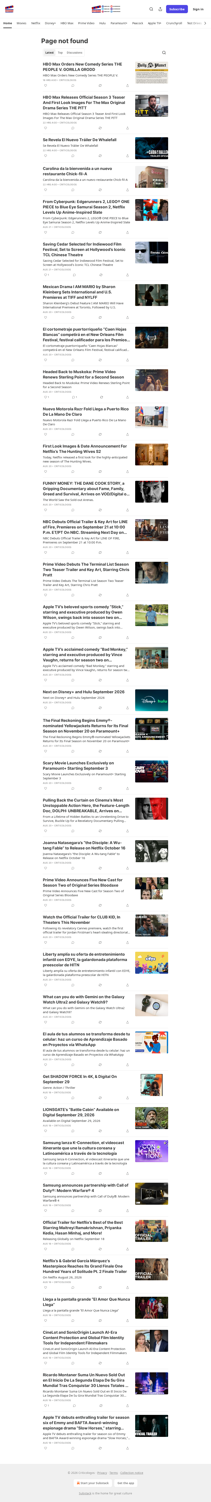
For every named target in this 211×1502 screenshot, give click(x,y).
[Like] (45, 85)
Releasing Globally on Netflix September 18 (73, 1239)
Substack (85, 1493)
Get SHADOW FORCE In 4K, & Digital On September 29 (80, 1079)
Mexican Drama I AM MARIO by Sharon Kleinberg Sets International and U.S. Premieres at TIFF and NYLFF (79, 292)
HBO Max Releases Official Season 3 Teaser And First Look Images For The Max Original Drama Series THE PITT (84, 102)
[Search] (151, 9)
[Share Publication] (160, 9)
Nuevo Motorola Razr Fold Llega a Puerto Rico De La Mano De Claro (86, 412)
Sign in (198, 9)
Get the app (125, 1483)
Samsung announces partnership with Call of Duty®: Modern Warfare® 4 (85, 1188)
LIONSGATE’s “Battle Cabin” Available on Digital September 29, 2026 (81, 1112)
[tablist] (64, 52)
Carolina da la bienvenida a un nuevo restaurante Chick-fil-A (77, 171)
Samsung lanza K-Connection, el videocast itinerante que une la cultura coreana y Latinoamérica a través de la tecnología (83, 1148)
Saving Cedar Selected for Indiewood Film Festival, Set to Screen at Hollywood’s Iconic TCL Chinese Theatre (84, 249)
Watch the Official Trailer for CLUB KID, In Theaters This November (81, 920)
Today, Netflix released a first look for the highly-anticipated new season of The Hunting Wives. (85, 459)
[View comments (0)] (73, 85)
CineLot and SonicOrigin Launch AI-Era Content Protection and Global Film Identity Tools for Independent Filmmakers (83, 1337)
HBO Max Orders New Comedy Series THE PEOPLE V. (80, 75)
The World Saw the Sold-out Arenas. (68, 500)
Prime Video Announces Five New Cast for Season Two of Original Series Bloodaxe (83, 883)
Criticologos (67, 80)
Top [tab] (60, 52)
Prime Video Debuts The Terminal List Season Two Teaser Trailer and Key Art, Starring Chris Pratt (86, 569)
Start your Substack (95, 1483)
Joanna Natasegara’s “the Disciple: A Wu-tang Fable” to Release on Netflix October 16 (84, 845)
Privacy (102, 1473)
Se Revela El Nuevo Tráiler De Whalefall (79, 139)
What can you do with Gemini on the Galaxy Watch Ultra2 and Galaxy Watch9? (83, 999)
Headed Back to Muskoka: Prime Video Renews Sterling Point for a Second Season (83, 374)
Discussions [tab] (74, 52)
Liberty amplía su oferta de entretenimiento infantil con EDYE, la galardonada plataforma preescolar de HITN (85, 959)
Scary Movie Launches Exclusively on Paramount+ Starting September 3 (78, 766)
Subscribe (177, 9)
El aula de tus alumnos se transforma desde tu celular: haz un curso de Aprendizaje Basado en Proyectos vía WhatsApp (86, 1039)
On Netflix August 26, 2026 (62, 1277)
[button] (7, 23)
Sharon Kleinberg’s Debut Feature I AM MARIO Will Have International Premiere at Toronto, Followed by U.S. (83, 305)
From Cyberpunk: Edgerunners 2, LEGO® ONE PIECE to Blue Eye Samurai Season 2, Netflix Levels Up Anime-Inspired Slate (86, 207)
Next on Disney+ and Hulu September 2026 (84, 692)
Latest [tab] (49, 52)
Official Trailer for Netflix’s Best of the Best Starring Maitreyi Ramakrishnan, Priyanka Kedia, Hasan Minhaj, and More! (83, 1228)
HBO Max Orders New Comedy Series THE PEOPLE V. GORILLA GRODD (82, 67)
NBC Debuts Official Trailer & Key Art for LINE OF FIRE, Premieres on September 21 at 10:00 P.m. (81, 540)
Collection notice (131, 1473)
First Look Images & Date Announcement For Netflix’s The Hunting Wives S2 (85, 449)
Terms (113, 1473)
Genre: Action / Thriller (59, 1088)
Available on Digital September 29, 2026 (71, 1121)
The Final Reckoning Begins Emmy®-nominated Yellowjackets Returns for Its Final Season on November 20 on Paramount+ (85, 726)
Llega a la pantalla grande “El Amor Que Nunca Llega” (86, 1302)
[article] (105, 75)
